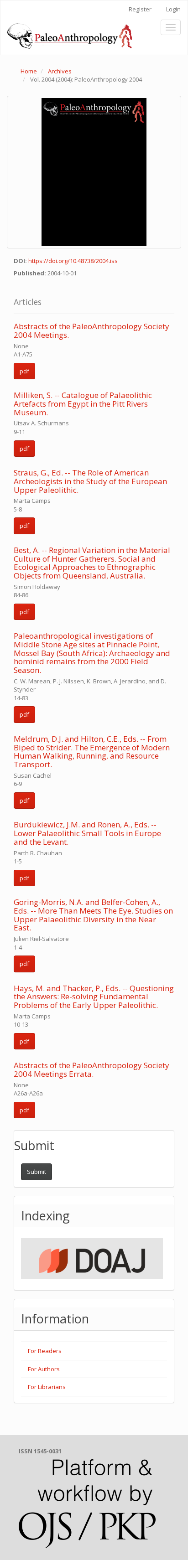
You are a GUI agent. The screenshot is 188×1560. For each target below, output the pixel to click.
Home (29, 71)
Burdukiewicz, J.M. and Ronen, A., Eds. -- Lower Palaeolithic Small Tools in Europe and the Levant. (87, 833)
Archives (60, 71)
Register (140, 9)
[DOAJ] (92, 1258)
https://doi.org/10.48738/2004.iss (73, 261)
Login (173, 9)
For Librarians (47, 1387)
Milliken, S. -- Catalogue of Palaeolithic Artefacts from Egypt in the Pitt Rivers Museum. (83, 403)
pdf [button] (24, 371)
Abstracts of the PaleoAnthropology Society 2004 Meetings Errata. (91, 1069)
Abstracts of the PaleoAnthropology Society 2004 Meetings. (91, 330)
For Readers (45, 1351)
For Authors (44, 1369)
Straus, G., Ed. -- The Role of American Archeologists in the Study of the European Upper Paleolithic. (90, 481)
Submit (36, 1171)
